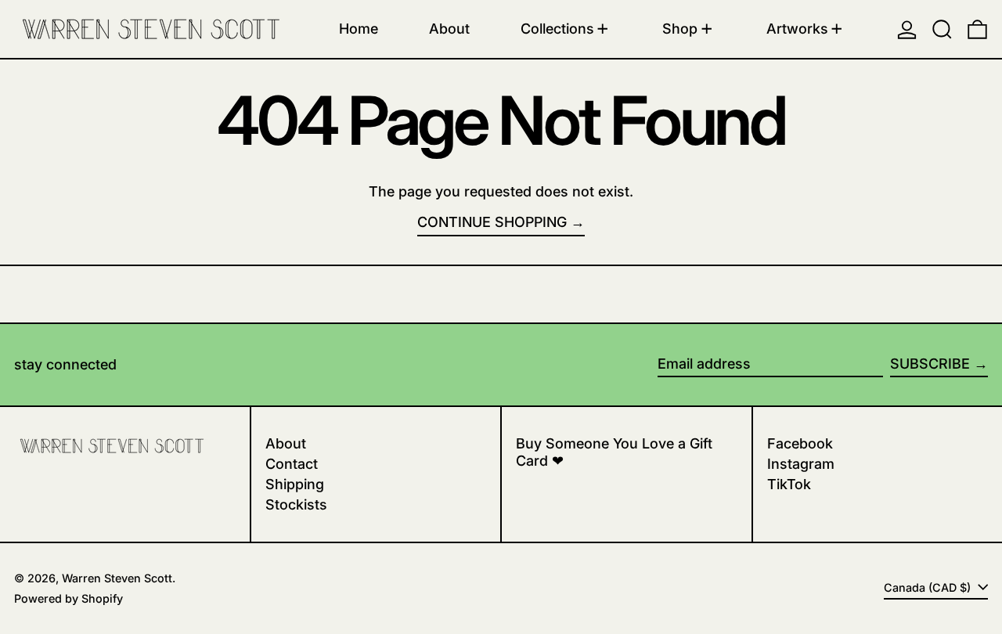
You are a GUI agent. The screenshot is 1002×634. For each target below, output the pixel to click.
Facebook (800, 443)
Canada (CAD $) (929, 587)
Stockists (296, 504)
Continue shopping (492, 222)
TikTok (789, 484)
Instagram (800, 464)
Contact (291, 464)
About (285, 443)
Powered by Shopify (68, 598)
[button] (942, 29)
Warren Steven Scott (117, 578)
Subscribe (930, 363)
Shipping (294, 484)
